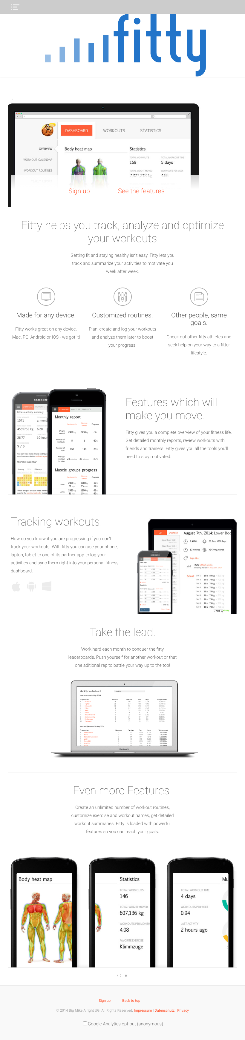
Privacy (183, 1010)
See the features (141, 191)
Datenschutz (164, 1010)
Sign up (79, 191)
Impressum (143, 1010)
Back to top (131, 1000)
